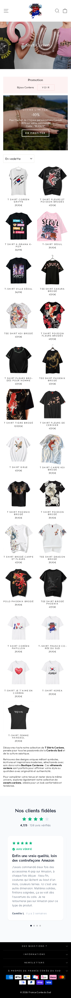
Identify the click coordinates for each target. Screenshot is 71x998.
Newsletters (34, 962)
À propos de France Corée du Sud (34, 971)
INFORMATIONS (34, 954)
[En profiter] (35, 122)
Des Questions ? (34, 946)
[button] (31, 925)
